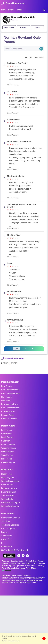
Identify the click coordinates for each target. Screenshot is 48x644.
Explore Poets (7, 415)
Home (4, 10)
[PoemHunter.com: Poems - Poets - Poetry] (13, 3)
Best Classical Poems (10, 393)
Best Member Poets (9, 404)
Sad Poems (6, 441)
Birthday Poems (8, 444)
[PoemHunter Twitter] (23, 555)
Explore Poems (8, 411)
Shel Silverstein (8, 495)
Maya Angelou (7, 477)
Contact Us (15, 563)
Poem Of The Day (9, 419)
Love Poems (6, 430)
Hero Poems (6, 459)
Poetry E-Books (8, 462)
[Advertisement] (24, 620)
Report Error (32, 563)
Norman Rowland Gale (23, 17)
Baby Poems (6, 434)
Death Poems (7, 437)
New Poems (6, 397)
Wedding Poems (8, 448)
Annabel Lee (6, 536)
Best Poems (6, 386)
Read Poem (12, 85)
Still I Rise (5, 521)
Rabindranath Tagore (10, 503)
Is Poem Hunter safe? (26, 566)
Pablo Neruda (7, 485)
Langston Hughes (9, 488)
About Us (5, 561)
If (1, 543)
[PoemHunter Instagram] (27, 555)
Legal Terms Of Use (28, 568)
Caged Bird (6, 539)
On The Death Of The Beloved (14, 550)
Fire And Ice (6, 547)
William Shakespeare (10, 481)
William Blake (7, 499)
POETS (14, 363)
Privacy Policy (13, 568)
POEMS (4, 363)
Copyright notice (17, 561)
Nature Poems (7, 452)
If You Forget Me (8, 529)
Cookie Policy (30, 561)
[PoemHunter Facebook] (18, 555)
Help (23, 563)
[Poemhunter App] (9, 556)
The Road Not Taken (10, 525)
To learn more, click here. (10, 641)
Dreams (4, 532)
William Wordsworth (10, 506)
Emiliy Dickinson (8, 492)
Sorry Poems (7, 455)
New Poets (6, 401)
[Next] (32, 348)
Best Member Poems (10, 390)
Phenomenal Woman (10, 518)
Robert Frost (6, 474)
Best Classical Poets (10, 408)
